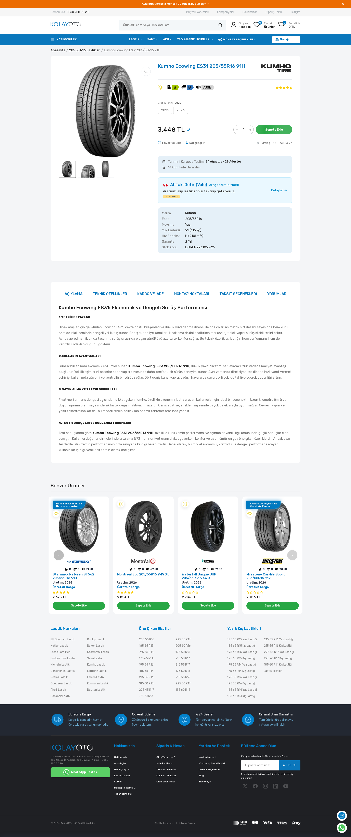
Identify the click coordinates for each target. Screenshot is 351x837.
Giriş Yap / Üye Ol (166, 757)
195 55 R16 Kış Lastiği (241, 683)
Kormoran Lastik (97, 683)
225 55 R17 (183, 639)
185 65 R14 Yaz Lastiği (242, 690)
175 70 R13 (146, 696)
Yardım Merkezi (207, 757)
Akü (166, 39)
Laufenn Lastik (97, 671)
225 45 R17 (146, 690)
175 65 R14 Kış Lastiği (241, 671)
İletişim (295, 12)
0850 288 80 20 (78, 12)
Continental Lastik (63, 671)
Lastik (134, 39)
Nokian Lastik (59, 645)
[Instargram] (265, 786)
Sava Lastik (94, 658)
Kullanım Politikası (166, 775)
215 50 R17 (183, 658)
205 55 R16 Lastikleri (84, 50)
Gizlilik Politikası (165, 781)
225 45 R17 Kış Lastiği (278, 658)
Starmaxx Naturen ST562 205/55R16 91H (73, 576)
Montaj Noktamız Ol (125, 787)
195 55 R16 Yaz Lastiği (242, 677)
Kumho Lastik (96, 664)
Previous (59, 555)
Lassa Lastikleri (60, 652)
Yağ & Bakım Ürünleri (194, 39)
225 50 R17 (183, 683)
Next (292, 555)
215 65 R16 (183, 677)
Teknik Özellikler (110, 294)
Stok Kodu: (170, 247)
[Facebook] (255, 786)
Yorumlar (276, 294)
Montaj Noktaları (191, 294)
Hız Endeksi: (171, 236)
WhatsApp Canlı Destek (212, 763)
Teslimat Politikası (166, 769)
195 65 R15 (146, 652)
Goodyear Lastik (61, 683)
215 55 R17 (183, 664)
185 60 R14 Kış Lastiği (278, 664)
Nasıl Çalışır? (121, 769)
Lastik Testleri (273, 671)
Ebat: (166, 219)
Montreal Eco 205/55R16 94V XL (143, 574)
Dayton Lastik (96, 690)
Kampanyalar (225, 12)
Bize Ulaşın (205, 781)
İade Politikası (164, 763)
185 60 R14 (183, 690)
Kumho (190, 213)
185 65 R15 (146, 645)
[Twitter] (245, 786)
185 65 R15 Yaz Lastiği (242, 639)
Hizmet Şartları (187, 823)
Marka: (167, 213)
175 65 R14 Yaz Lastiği (242, 664)
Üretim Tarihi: (169, 102)
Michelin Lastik (60, 664)
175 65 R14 (146, 658)
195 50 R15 (183, 671)
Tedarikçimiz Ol (123, 793)
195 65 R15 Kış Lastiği (241, 658)
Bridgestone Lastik (63, 658)
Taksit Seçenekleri (238, 294)
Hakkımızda (250, 12)
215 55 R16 (146, 677)
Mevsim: (168, 224)
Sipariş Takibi (274, 12)
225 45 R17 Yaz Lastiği (279, 652)
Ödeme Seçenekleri (210, 769)
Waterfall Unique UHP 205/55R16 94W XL (199, 576)
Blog (201, 775)
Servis (118, 781)
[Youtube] (286, 786)
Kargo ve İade (150, 294)
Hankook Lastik (60, 696)
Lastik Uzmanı (122, 775)
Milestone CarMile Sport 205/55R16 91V (265, 576)
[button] (284, 87)
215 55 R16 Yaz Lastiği (278, 639)
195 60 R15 (183, 652)
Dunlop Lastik (96, 639)
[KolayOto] (66, 25)
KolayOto (66, 822)
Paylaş (265, 143)
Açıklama (73, 294)
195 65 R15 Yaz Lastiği (242, 652)
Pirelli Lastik (58, 690)
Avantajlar (120, 763)
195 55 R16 (146, 664)
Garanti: (168, 241)
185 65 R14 (146, 671)
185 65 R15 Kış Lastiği (241, 645)
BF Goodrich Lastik (63, 639)
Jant (151, 39)
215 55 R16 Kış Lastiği (278, 645)
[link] (101, 504)
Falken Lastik (95, 677)
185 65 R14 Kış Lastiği (241, 696)
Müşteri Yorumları (197, 12)
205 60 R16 (183, 645)
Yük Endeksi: (171, 230)
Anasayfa (58, 50)
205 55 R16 (146, 639)
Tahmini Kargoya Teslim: (186, 162)
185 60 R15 (146, 683)
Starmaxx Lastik (98, 652)
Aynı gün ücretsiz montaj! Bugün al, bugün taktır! (175, 3)
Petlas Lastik (59, 677)
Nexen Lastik (95, 645)
